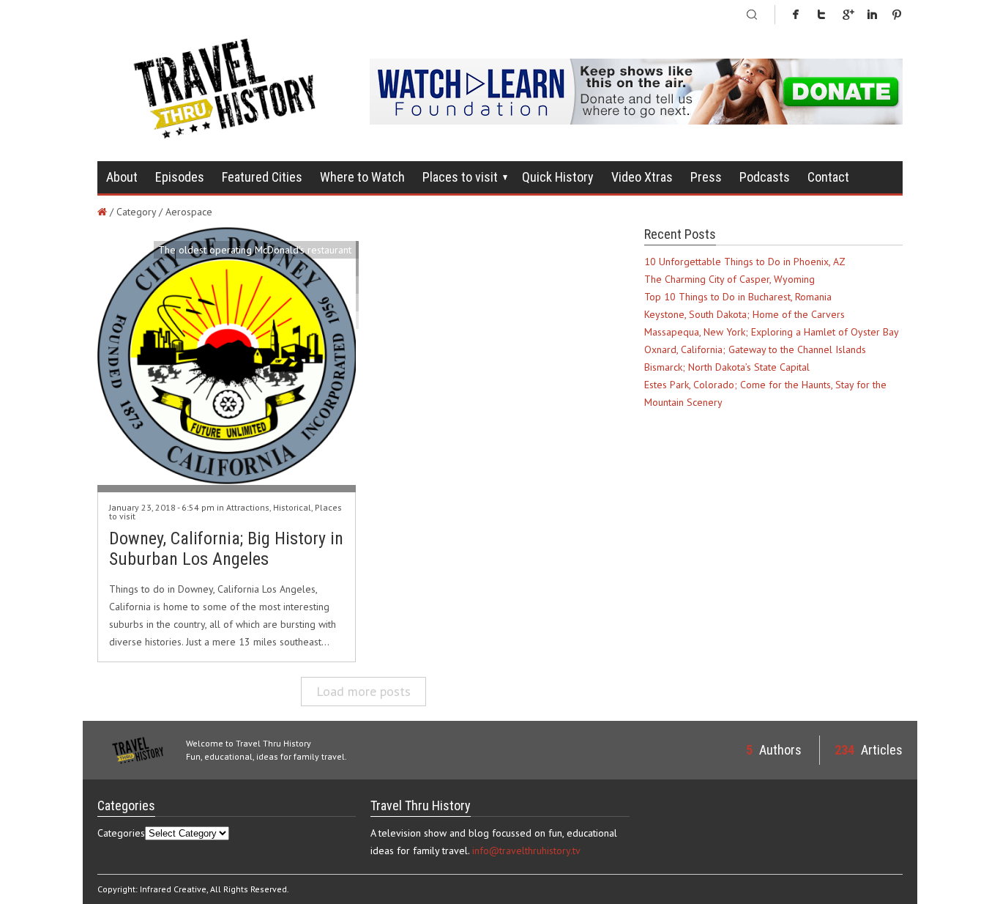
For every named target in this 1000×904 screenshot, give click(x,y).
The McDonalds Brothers (296, 654)
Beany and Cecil (316, 443)
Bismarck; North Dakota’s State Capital (727, 367)
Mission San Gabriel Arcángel (287, 337)
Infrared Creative (173, 888)
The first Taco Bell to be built (286, 460)
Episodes (179, 177)
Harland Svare (319, 636)
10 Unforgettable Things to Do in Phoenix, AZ (745, 261)
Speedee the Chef (310, 671)
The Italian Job (319, 320)
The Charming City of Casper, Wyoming (729, 279)
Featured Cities (262, 177)
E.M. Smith (329, 513)
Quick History (558, 177)
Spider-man (325, 619)
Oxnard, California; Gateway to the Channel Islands (755, 349)
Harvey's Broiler (316, 425)
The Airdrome (320, 372)
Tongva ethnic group (306, 566)
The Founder (322, 285)
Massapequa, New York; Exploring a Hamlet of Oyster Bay (771, 331)
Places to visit (460, 177)
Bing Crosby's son (313, 496)
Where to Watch (362, 177)
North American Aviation (299, 601)
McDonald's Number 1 (303, 390)
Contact (828, 177)
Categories (121, 833)
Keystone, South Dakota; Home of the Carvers (744, 314)
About (122, 177)
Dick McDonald (319, 267)
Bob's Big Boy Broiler (305, 689)
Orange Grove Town (306, 707)
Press (706, 177)
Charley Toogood (313, 355)
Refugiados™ (322, 408)
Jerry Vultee (325, 478)
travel (338, 531)
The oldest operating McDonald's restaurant (254, 249)
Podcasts (764, 177)
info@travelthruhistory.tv (526, 850)
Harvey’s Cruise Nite (307, 583)
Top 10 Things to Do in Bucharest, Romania (738, 296)
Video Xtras (642, 177)
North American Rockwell (296, 302)
